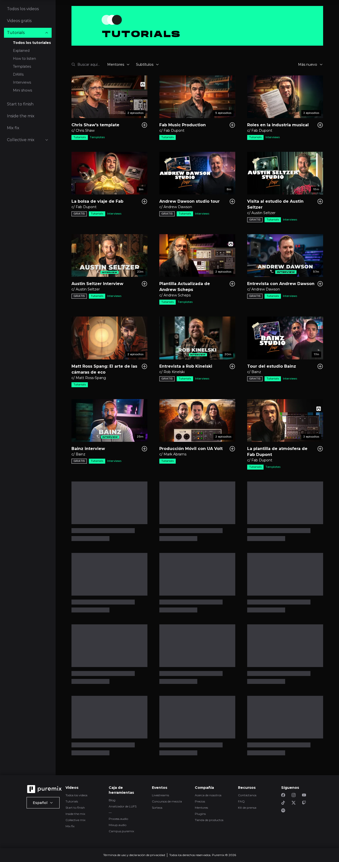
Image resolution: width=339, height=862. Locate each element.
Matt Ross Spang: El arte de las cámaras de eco (104, 369)
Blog (112, 800)
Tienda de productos (209, 820)
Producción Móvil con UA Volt (191, 448)
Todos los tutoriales (32, 42)
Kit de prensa (247, 807)
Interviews (22, 82)
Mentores (201, 807)
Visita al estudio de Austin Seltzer (275, 204)
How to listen (24, 58)
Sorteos (157, 807)
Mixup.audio (117, 825)
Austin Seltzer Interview (97, 283)
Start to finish (75, 807)
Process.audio (118, 819)
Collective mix (75, 820)
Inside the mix (75, 814)
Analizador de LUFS (122, 806)
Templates (22, 66)
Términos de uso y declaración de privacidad (134, 855)
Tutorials (72, 801)
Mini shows (22, 90)
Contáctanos (247, 795)
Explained (21, 50)
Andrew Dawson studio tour (189, 201)
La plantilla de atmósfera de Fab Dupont (277, 451)
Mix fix (70, 826)
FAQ (241, 801)
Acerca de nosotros (208, 795)
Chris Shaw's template (95, 125)
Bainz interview (88, 448)
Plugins (200, 814)
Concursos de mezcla (167, 801)
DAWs (18, 74)
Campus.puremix (121, 831)
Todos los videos (76, 795)
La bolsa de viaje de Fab (97, 201)
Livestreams (160, 795)
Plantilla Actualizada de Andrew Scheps (184, 286)
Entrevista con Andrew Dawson (280, 283)
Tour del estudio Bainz (271, 366)
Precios (200, 801)
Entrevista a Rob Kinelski (185, 366)
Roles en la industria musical (278, 125)
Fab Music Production (182, 125)
